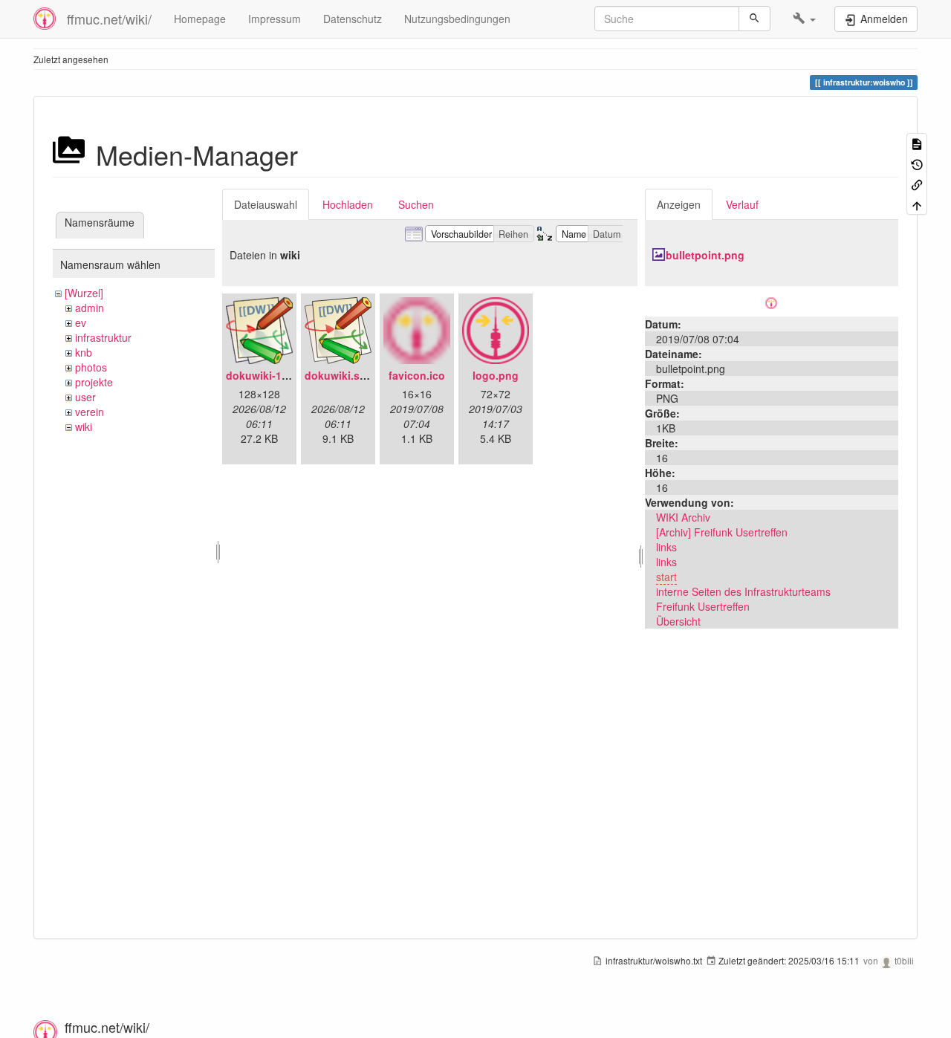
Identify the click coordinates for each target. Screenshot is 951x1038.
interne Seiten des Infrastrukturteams (743, 591)
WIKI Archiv (683, 517)
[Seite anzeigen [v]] (916, 143)
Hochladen (347, 204)
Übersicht (678, 621)
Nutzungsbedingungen (457, 18)
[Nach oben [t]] (916, 204)
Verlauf (742, 204)
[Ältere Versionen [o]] (916, 163)
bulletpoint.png (705, 254)
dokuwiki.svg (338, 375)
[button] (804, 18)
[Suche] (754, 18)
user (85, 396)
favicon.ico (417, 375)
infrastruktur (103, 337)
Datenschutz (352, 18)
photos (91, 367)
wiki (83, 426)
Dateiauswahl (265, 204)
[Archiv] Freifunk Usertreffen (722, 532)
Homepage (200, 18)
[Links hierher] (916, 184)
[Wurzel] (84, 292)
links (666, 546)
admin (89, 307)
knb (83, 352)
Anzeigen (679, 204)
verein (89, 411)
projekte (94, 381)
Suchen (416, 204)
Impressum (274, 18)
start (666, 576)
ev (80, 322)
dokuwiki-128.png (271, 375)
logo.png (496, 375)
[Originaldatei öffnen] (771, 300)
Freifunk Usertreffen (703, 606)
